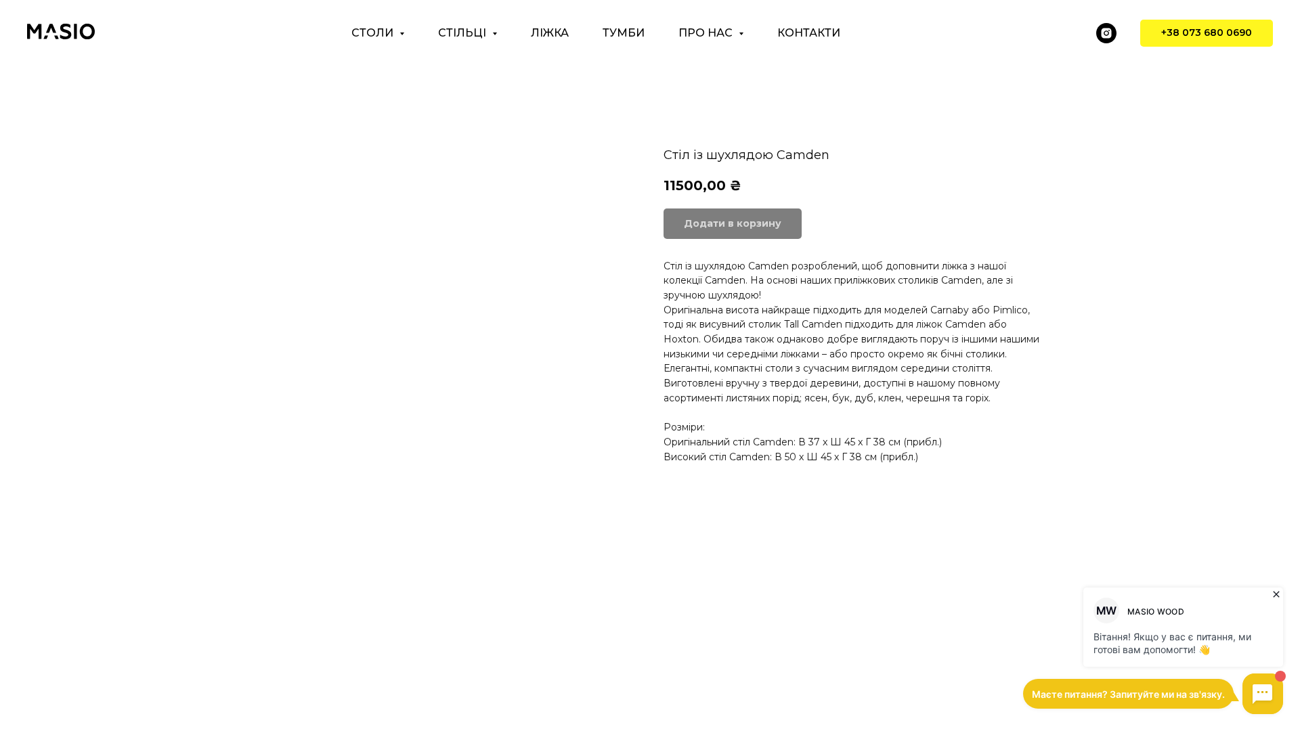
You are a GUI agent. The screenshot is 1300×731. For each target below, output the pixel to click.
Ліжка (550, 32)
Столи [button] (373, 32)
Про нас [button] (706, 32)
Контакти (808, 32)
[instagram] (1106, 33)
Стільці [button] (463, 32)
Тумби (624, 32)
